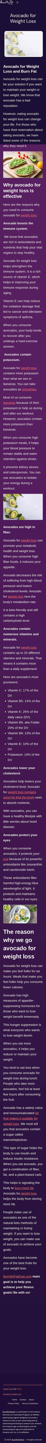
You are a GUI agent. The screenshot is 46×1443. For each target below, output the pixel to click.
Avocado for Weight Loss (12, 1394)
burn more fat (24, 1188)
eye (5, 859)
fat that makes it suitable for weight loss (21, 1118)
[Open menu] (17, 2)
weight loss (29, 368)
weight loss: (29, 215)
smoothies (29, 389)
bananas (9, 402)
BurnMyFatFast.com (17, 1276)
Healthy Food (8, 1389)
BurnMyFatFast (9, 1412)
